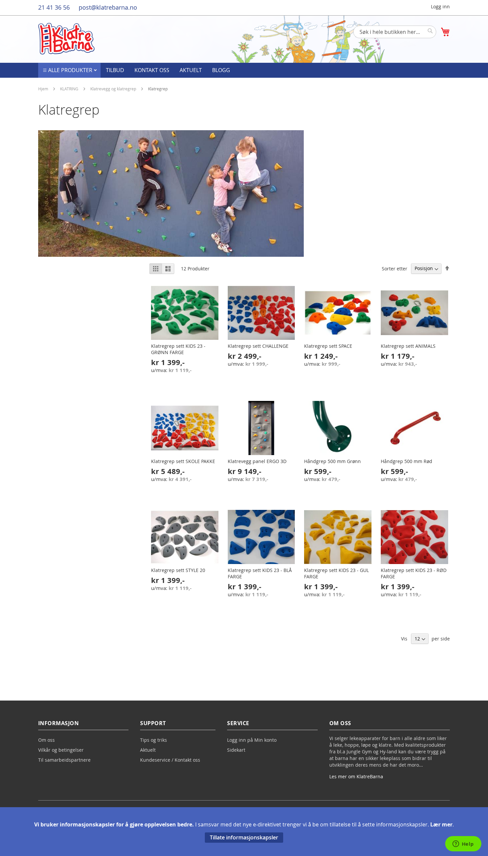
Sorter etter (394, 268)
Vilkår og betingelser (61, 750)
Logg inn (440, 6)
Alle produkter (71, 70)
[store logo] (66, 38)
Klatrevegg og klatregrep (113, 88)
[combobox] (394, 32)
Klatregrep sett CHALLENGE (258, 346)
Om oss (46, 740)
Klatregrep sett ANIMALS (408, 346)
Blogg (221, 70)
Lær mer (441, 824)
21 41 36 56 (54, 7)
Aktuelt (191, 70)
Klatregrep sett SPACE (328, 346)
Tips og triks (153, 740)
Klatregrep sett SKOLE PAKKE (183, 461)
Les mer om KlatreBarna (356, 776)
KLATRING (69, 88)
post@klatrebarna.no (108, 7)
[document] (244, 831)
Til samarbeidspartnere (64, 760)
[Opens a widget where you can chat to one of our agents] (463, 844)
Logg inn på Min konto (252, 740)
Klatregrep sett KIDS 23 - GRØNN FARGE (178, 349)
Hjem (43, 88)
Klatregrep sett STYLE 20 (178, 570)
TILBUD (115, 70)
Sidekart (236, 750)
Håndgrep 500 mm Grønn (332, 461)
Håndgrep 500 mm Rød (406, 461)
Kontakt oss (151, 70)
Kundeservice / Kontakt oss (170, 760)
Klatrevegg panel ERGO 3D (257, 461)
